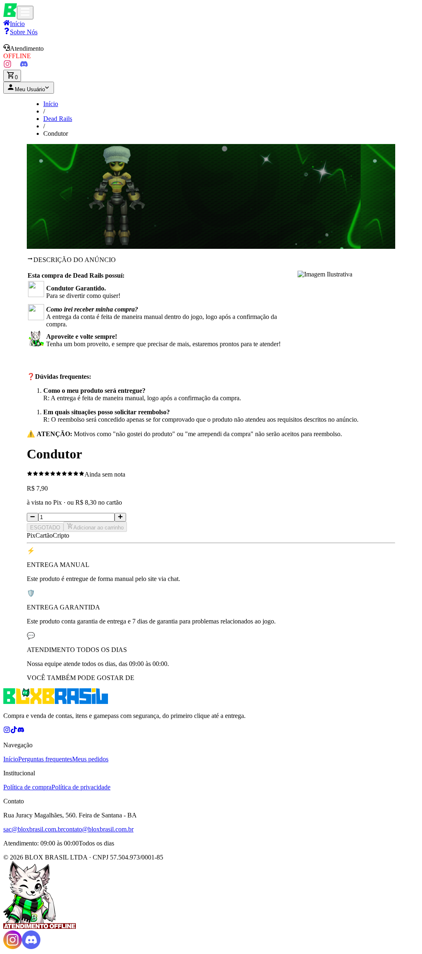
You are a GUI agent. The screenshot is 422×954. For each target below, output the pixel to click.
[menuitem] (20, 31)
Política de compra (27, 787)
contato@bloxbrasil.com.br (98, 829)
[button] (211, 52)
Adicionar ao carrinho (98, 527)
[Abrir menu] (25, 12)
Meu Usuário (30, 89)
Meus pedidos (90, 759)
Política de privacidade (81, 787)
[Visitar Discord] (24, 65)
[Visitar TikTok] (16, 65)
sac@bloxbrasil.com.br (33, 829)
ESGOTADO (45, 527)
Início (50, 103)
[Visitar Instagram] (7, 65)
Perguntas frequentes (45, 759)
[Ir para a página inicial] (10, 14)
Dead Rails (57, 118)
